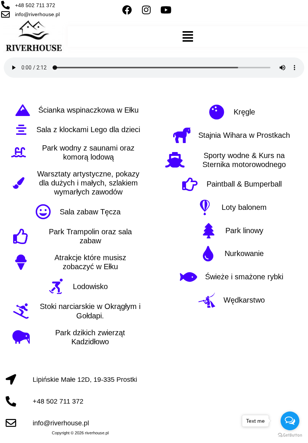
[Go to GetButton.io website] (290, 435)
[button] (187, 36)
